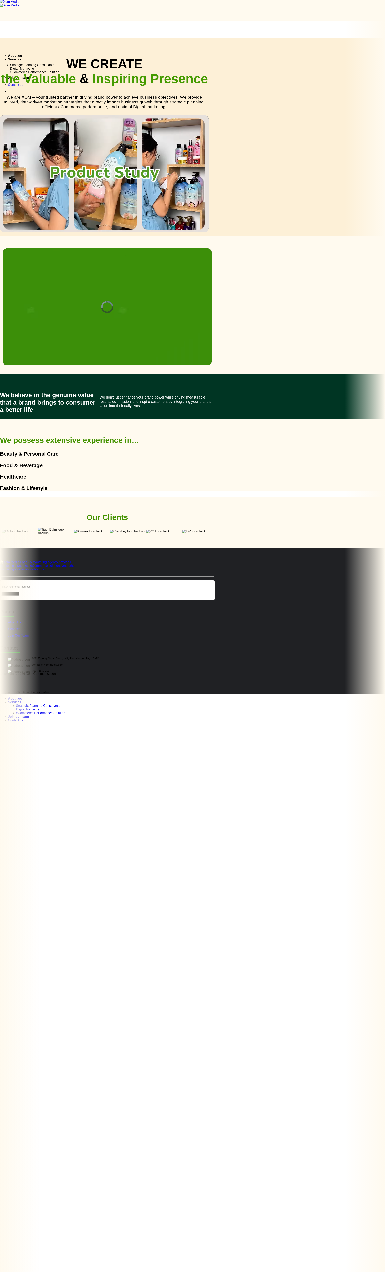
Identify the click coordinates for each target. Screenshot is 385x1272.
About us (15, 55)
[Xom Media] (9, 3)
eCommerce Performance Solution (40, 713)
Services (14, 59)
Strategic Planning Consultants (32, 65)
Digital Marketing (22, 68)
